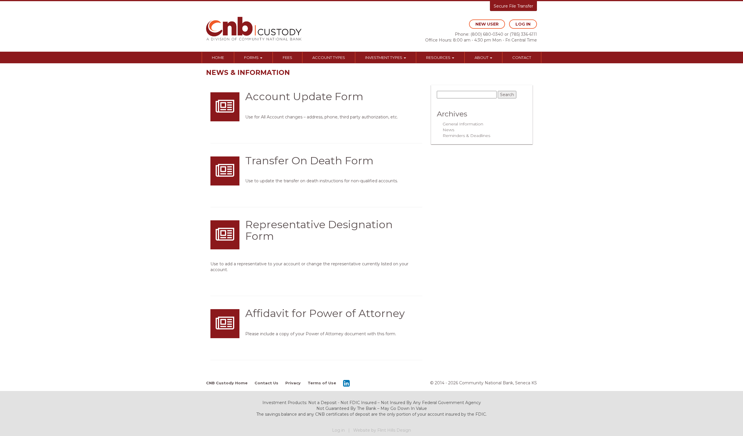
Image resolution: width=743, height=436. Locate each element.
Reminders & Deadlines (466, 135)
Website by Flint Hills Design (382, 430)
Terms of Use (322, 383)
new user (487, 24)
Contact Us (266, 383)
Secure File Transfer (513, 6)
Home (218, 57)
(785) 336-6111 (523, 34)
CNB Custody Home (227, 383)
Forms (251, 57)
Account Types (328, 57)
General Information (463, 124)
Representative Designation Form (319, 230)
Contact (521, 57)
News (448, 129)
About (482, 57)
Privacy (293, 383)
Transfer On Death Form (309, 160)
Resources (438, 57)
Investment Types (384, 57)
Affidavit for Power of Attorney (325, 313)
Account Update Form (304, 96)
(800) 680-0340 (486, 34)
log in (523, 24)
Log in (338, 430)
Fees (287, 57)
